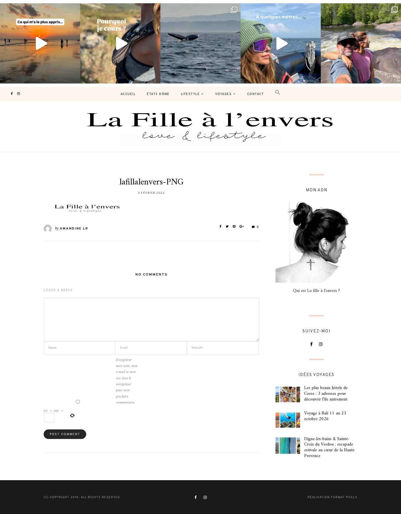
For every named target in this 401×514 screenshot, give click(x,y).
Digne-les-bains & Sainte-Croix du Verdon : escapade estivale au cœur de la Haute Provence (329, 447)
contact (255, 94)
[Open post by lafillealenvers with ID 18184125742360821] (281, 43)
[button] (277, 92)
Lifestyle (190, 94)
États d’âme (158, 94)
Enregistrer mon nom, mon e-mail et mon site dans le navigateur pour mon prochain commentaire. (127, 381)
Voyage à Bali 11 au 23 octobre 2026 (325, 416)
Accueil (128, 94)
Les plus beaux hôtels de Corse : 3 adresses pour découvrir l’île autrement (326, 393)
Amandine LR (74, 228)
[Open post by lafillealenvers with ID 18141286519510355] (361, 43)
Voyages (223, 94)
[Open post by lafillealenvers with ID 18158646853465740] (200, 43)
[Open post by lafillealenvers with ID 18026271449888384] (40, 43)
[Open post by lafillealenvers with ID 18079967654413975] (120, 43)
